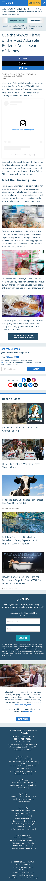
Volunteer (22, 766)
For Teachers (23, 788)
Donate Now (15, 810)
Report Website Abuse (17, 878)
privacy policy (22, 653)
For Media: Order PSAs (26, 799)
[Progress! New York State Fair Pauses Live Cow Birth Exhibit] (23, 492)
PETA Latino (30, 848)
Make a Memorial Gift (22, 816)
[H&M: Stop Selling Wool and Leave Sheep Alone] (23, 456)
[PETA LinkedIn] (20, 385)
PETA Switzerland (18, 843)
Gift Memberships (17, 829)
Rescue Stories (36, 21)
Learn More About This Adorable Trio (23, 337)
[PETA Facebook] (24, 380)
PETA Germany (15, 840)
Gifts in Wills (30, 821)
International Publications (23, 774)
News (9, 26)
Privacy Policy (17, 875)
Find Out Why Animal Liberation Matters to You (23, 762)
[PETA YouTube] (10, 385)
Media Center (16, 796)
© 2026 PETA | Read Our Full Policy (23, 862)
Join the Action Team (17, 785)
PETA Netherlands (29, 840)
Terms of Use (29, 875)
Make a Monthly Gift (23, 813)
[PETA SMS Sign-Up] (15, 385)
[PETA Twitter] (29, 380)
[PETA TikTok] (25, 385)
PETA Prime (32, 766)
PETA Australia (18, 846)
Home (4, 26)
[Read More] (23, 693)
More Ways (31, 829)
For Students (31, 785)
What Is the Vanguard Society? (23, 824)
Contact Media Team (23, 802)
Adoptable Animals (17, 21)
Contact (27, 864)
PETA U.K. (17, 838)
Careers (27, 759)
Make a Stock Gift (17, 821)
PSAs (14, 799)
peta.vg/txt (4, 362)
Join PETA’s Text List (17, 771)
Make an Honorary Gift (23, 818)
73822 (16, 357)
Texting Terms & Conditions (23, 872)
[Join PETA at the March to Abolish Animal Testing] (23, 420)
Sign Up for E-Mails (23, 768)
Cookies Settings (32, 878)
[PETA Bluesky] (30, 385)
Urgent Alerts (16, 782)
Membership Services (23, 826)
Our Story (19, 759)
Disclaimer (23, 870)
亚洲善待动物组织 (18, 848)
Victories (13, 766)
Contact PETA (31, 771)
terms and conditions (27, 647)
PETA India (30, 843)
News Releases (28, 796)
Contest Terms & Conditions (23, 867)
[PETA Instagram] (34, 380)
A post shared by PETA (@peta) (23, 155)
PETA (8, 357)
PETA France (27, 838)
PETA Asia (29, 846)
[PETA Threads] (35, 385)
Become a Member (28, 810)
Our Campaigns (28, 782)
